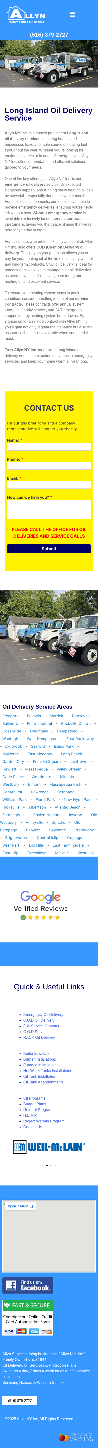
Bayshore (57, 830)
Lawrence (40, 792)
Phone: (15, 459)
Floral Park (45, 799)
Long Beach (71, 753)
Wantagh (10, 738)
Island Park (64, 746)
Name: (14, 440)
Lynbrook (13, 746)
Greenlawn (36, 852)
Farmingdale (13, 814)
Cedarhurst (12, 792)
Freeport (10, 715)
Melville (62, 852)
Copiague (75, 837)
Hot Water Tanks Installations (47, 1071)
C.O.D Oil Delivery (38, 1020)
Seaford (38, 746)
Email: (14, 478)
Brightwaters (16, 837)
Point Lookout (39, 723)
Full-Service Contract (41, 1026)
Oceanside (11, 731)
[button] (72, 15)
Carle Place (12, 776)
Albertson (37, 807)
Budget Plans (34, 1104)
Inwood (75, 814)
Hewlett (9, 769)
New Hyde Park (78, 799)
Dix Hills (36, 845)
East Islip (10, 852)
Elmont (34, 784)
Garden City (13, 761)
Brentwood (84, 830)
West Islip (86, 852)
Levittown (78, 761)
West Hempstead (42, 738)
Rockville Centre (76, 723)
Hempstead (67, 731)
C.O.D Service (35, 1032)
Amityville (34, 822)
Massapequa (36, 769)
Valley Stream (69, 769)
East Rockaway (80, 738)
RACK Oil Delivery (39, 1037)
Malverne (10, 753)
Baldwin (34, 715)
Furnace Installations (41, 1065)
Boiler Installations (38, 1054)
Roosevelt (81, 715)
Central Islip (47, 837)
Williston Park (14, 799)
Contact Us (32, 1127)
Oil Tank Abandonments (43, 1082)
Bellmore (10, 723)
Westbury (10, 784)
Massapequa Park (65, 784)
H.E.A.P (30, 1115)
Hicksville (11, 807)
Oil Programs (34, 1098)
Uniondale (39, 731)
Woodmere (41, 776)
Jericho (58, 822)
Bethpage (65, 792)
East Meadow (40, 753)
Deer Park (11, 845)
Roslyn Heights (46, 814)
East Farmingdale (68, 845)
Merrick (56, 715)
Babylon (33, 830)
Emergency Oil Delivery (43, 1015)
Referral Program (37, 1110)
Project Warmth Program (43, 1121)
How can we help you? (29, 497)
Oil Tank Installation (39, 1076)
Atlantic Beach (67, 807)
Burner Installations (39, 1059)
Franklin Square (47, 761)
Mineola (67, 776)
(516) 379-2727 (49, 34)
